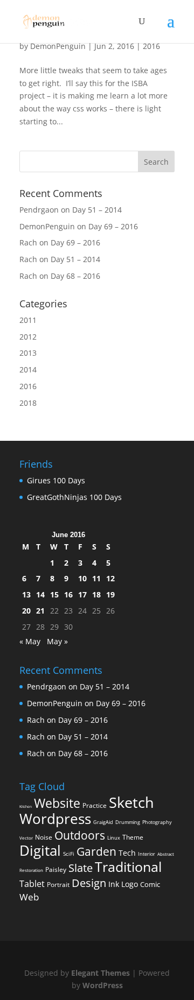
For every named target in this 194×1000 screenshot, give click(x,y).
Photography (157, 822)
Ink (113, 884)
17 (82, 594)
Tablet (32, 884)
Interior (146, 853)
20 (26, 610)
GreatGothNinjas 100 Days (74, 497)
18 (96, 594)
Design (89, 882)
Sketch (131, 802)
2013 (28, 353)
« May (29, 641)
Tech (127, 853)
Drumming (127, 822)
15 (54, 594)
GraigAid (103, 822)
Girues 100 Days (56, 480)
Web (29, 897)
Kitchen (25, 806)
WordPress (102, 985)
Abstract (165, 854)
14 (40, 594)
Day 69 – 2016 (113, 226)
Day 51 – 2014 (97, 210)
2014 (28, 369)
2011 (28, 320)
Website (57, 803)
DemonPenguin (58, 46)
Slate (80, 868)
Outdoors (79, 835)
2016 (151, 46)
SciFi (68, 853)
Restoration (31, 870)
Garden (96, 851)
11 (96, 578)
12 (110, 578)
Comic (150, 884)
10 (82, 578)
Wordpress (55, 818)
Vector (26, 838)
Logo (129, 884)
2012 (28, 337)
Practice (94, 805)
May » (57, 641)
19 (110, 594)
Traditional (128, 867)
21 (40, 610)
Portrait (58, 885)
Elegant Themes (100, 973)
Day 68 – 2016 (75, 276)
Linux (113, 837)
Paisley (55, 869)
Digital (40, 850)
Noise (43, 837)
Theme (132, 837)
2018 (28, 403)
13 (26, 594)
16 (68, 594)
